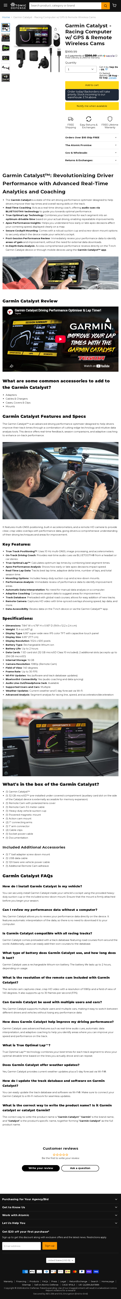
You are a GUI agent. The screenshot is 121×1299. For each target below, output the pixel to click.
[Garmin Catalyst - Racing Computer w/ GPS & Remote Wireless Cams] (5, 27)
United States (59, 1260)
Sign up (50, 1245)
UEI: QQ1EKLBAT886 (88, 1284)
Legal (63, 1281)
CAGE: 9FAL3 (68, 1284)
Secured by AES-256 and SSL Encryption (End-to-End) (60, 1293)
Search (94, 1281)
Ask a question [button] (80, 1168)
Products (34, 1281)
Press (54, 1281)
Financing (21, 1281)
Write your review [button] (41, 1168)
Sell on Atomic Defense (46, 1284)
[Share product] (55, 29)
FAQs (45, 1281)
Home (6, 17)
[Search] (105, 5)
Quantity (70, 62)
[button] (92, 55)
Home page (108, 1281)
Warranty (8, 1281)
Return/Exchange (78, 1281)
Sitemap (26, 1284)
